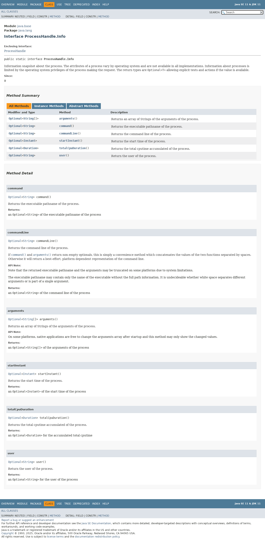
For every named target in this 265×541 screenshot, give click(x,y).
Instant (29, 140)
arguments (66, 118)
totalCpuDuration (72, 148)
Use (59, 4)
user (62, 155)
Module (22, 4)
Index (96, 4)
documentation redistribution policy (97, 536)
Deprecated (81, 4)
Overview (7, 4)
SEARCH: (214, 12)
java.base (24, 26)
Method (55, 16)
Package (36, 4)
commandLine (68, 133)
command (65, 126)
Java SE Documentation (96, 523)
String (29, 118)
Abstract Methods (83, 106)
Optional (15, 118)
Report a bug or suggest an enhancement (27, 520)
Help (105, 4)
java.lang (25, 30)
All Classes (9, 11)
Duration (30, 148)
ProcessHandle (15, 51)
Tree (67, 4)
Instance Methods (49, 106)
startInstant (69, 140)
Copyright (7, 533)
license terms (55, 536)
